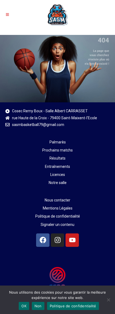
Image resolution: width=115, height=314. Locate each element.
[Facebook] (42, 240)
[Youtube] (72, 240)
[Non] (108, 299)
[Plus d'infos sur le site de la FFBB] (57, 279)
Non (38, 306)
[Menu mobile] (7, 15)
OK (23, 306)
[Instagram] (57, 240)
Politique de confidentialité (73, 306)
